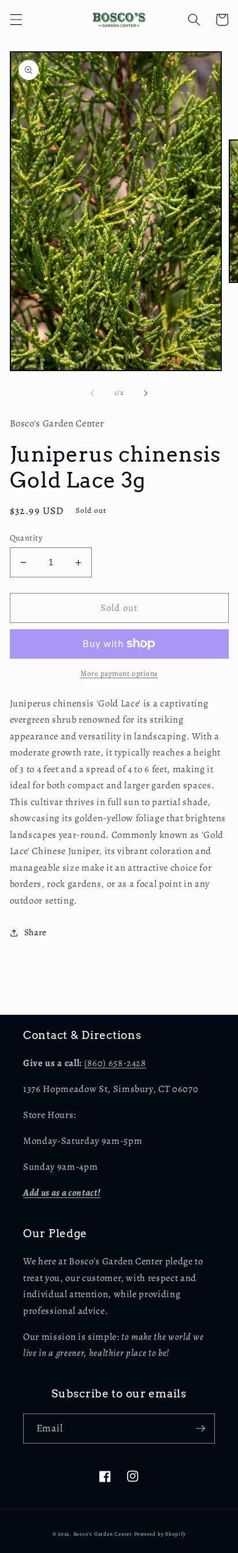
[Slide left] (92, 393)
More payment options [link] (119, 673)
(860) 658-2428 (115, 1063)
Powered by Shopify (160, 1534)
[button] (15, 19)
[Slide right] (145, 393)
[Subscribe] (200, 1429)
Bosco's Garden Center (102, 1534)
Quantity (26, 537)
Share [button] (35, 932)
